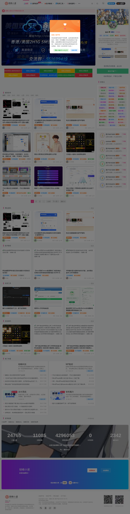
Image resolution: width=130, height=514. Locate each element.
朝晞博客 (74, 50)
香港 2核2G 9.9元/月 (61, 50)
